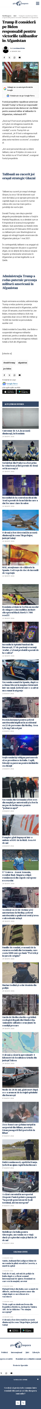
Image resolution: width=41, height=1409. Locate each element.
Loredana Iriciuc (19, 48)
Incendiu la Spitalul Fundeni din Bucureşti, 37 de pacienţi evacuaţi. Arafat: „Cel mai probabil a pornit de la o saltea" (20, 648)
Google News (12, 383)
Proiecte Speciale (20, 1365)
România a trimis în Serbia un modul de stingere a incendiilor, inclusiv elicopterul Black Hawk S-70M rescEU (20, 611)
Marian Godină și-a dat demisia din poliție (19, 986)
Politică (4, 1352)
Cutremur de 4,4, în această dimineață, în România (16, 432)
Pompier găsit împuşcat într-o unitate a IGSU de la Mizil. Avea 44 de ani (19, 840)
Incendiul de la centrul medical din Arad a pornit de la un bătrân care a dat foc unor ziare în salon (20, 500)
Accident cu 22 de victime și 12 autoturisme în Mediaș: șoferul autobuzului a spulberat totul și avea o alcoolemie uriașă (20, 914)
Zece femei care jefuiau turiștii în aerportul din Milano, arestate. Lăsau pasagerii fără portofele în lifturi (18, 1128)
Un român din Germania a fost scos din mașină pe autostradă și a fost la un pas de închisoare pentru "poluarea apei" (20, 803)
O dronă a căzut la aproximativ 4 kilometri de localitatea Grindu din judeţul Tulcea (19, 1057)
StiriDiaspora (6, 16)
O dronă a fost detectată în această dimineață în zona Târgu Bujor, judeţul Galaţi (19, 535)
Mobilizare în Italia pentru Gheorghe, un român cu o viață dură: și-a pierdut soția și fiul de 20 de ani (19, 1236)
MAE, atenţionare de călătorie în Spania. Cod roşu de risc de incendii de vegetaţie (20, 570)
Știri (15, 16)
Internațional (16, 1352)
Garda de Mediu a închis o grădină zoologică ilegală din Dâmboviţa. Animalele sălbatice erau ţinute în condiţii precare (19, 1021)
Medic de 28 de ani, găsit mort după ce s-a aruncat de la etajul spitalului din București (20, 1092)
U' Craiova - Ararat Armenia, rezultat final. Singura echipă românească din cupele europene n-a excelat (19, 876)
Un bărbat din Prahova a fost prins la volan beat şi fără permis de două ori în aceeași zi (20, 465)
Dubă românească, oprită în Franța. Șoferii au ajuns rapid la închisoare (19, 1163)
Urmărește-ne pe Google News (22, 95)
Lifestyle (36, 1352)
